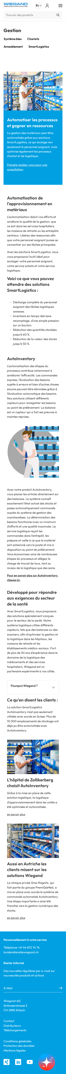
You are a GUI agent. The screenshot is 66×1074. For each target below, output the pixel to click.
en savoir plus (16, 814)
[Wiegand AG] (16, 5)
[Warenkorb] (53, 6)
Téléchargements (15, 1030)
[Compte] (47, 5)
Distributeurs (12, 1025)
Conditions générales (17, 1041)
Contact (9, 1021)
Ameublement (13, 46)
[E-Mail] (60, 988)
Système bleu (13, 39)
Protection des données (19, 1045)
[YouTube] (30, 1062)
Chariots (33, 39)
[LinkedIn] (18, 1062)
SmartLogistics (39, 46)
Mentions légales (15, 1050)
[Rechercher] (58, 15)
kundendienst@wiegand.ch (21, 952)
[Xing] (7, 1062)
